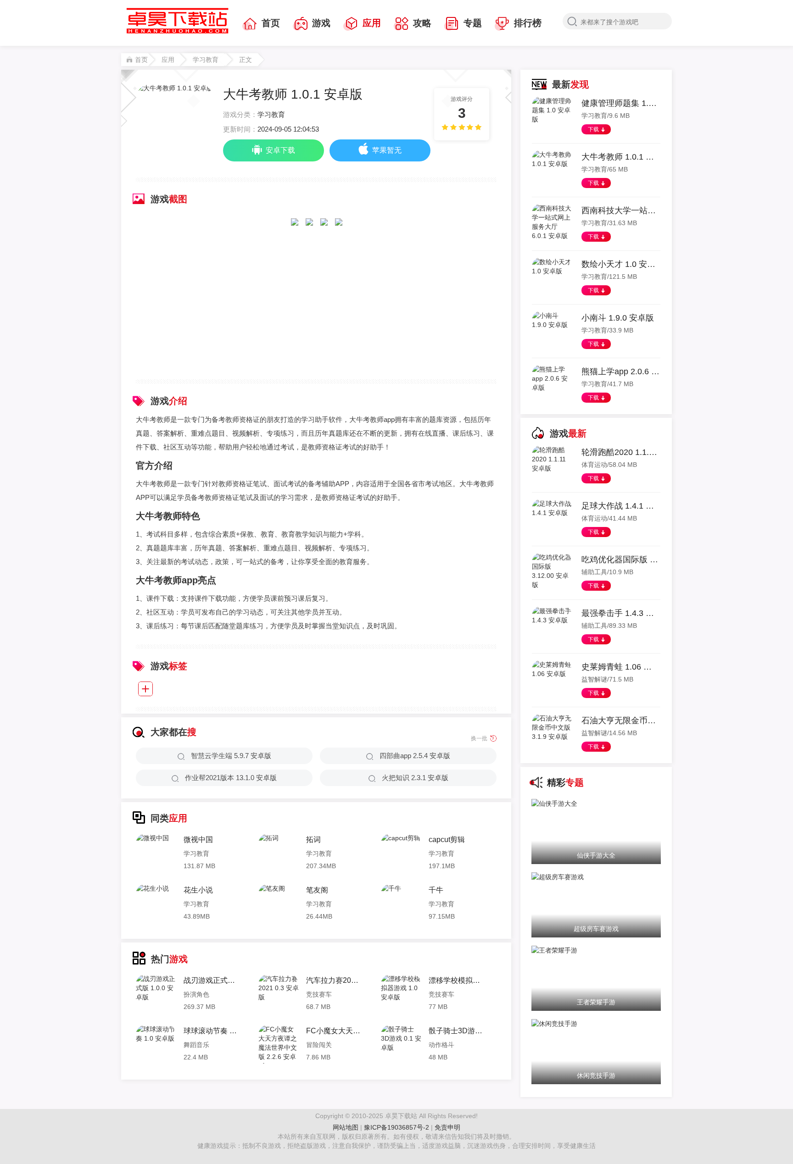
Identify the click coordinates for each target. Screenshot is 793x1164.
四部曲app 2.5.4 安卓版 (415, 755)
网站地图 (345, 1127)
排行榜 (528, 23)
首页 (271, 23)
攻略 (422, 23)
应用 (372, 23)
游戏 (321, 23)
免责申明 (447, 1127)
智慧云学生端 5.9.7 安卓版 (231, 755)
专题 (473, 23)
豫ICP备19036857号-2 (397, 1127)
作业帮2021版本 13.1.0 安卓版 (231, 778)
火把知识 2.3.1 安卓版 (415, 778)
